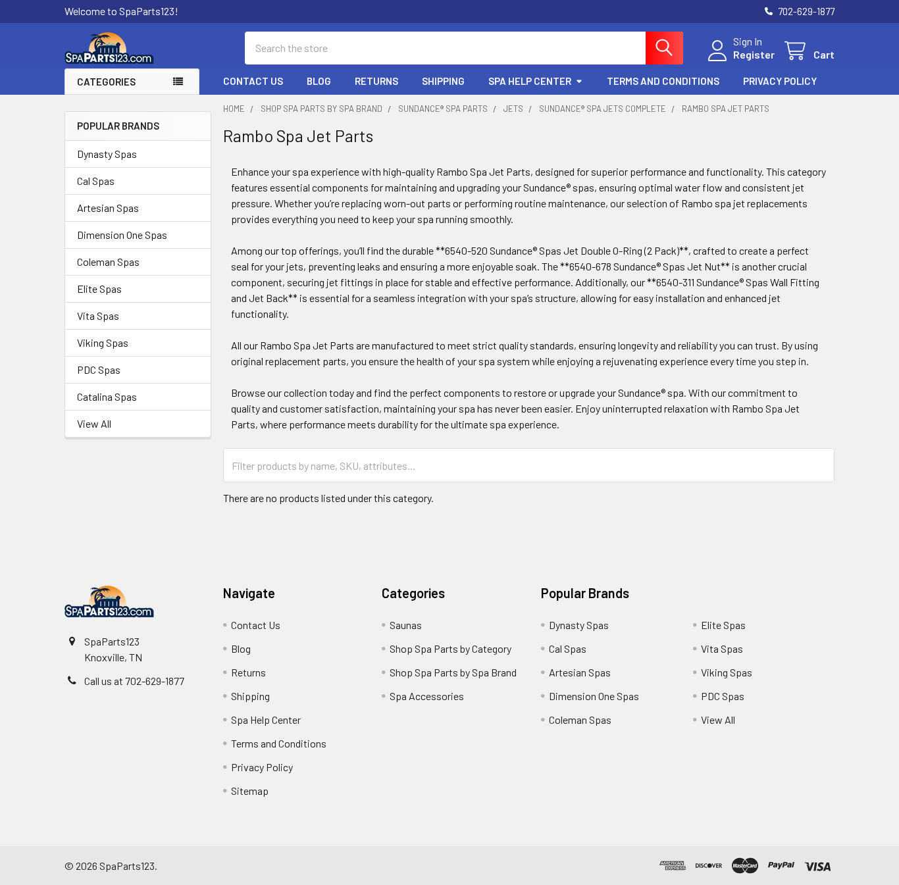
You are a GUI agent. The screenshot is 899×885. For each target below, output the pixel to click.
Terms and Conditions (663, 81)
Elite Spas (99, 288)
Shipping (443, 81)
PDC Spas (98, 369)
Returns (376, 81)
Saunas (406, 625)
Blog (319, 81)
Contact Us (253, 81)
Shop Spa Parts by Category (450, 648)
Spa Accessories (427, 696)
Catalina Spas (107, 396)
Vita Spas (98, 315)
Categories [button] (106, 82)
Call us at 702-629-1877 (134, 680)
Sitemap (250, 790)
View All (94, 423)
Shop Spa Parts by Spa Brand (453, 672)
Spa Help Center (529, 81)
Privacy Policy (780, 81)
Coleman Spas (108, 261)
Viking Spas (102, 342)
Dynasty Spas (107, 153)
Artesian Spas (108, 207)
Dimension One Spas (122, 234)
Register (754, 54)
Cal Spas (96, 180)
